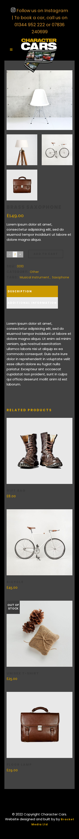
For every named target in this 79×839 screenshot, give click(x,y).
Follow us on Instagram (41, 10)
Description (20, 291)
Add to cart (46, 254)
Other (34, 272)
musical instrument (34, 277)
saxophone (60, 277)
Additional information (32, 303)
